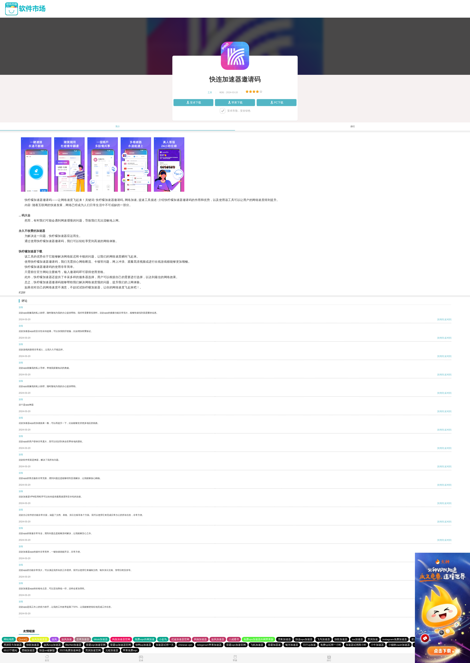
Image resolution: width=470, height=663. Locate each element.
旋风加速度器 (39, 639)
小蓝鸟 (163, 639)
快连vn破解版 (47, 650)
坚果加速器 (82, 639)
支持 (439, 319)
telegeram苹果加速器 (209, 644)
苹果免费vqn (130, 650)
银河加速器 (291, 644)
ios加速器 (357, 639)
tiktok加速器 (101, 639)
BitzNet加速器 (73, 644)
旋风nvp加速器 (52, 644)
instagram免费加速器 (394, 639)
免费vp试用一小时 (330, 644)
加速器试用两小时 (356, 644)
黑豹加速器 (284, 639)
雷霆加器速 (274, 644)
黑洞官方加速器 (13, 644)
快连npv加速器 (303, 639)
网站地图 (9, 639)
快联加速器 (341, 639)
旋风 (54, 639)
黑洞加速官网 (93, 650)
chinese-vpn (185, 644)
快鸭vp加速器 (143, 644)
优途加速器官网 (180, 639)
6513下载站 (10, 650)
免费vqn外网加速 (144, 639)
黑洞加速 (373, 639)
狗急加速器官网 (121, 639)
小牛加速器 (377, 644)
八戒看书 (234, 639)
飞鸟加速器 (323, 639)
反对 (446, 319)
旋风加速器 (217, 639)
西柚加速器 (28, 650)
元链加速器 (111, 650)
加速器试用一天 (165, 644)
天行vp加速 (309, 644)
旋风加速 (67, 639)
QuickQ (23, 639)
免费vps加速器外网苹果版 (258, 639)
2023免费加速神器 (70, 650)
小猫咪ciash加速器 (399, 644)
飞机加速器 (256, 644)
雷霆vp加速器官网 (120, 644)
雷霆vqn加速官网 (96, 644)
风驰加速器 (200, 639)
